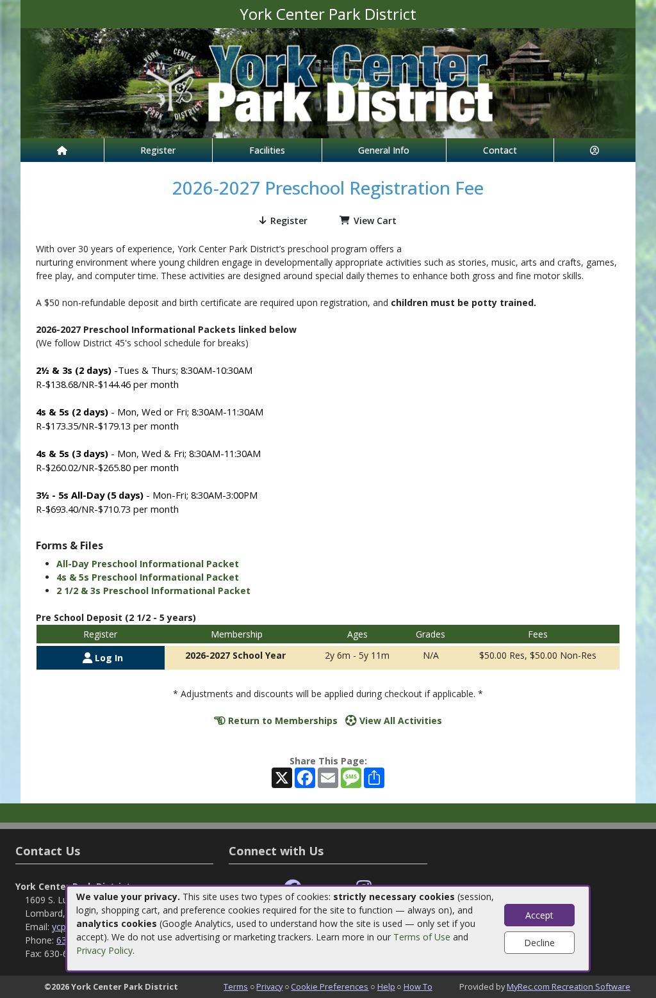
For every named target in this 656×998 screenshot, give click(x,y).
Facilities (267, 150)
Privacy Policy (104, 950)
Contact (500, 150)
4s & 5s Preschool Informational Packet (147, 577)
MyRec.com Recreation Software (568, 986)
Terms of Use (421, 937)
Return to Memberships (282, 720)
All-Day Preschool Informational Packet (147, 564)
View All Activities (399, 720)
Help (386, 986)
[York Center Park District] (328, 82)
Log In (107, 658)
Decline (539, 943)
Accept (539, 915)
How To (418, 986)
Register (158, 150)
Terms (236, 986)
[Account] (595, 150)
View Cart (375, 220)
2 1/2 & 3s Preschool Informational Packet (153, 590)
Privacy (269, 986)
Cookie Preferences (329, 986)
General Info (383, 150)
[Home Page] (62, 150)
